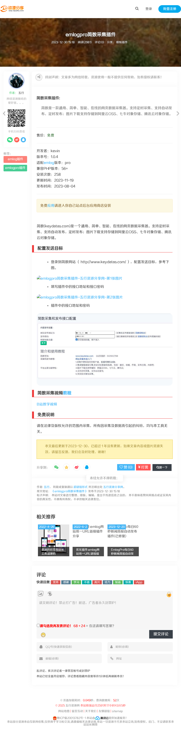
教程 (67, 393)
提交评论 (161, 634)
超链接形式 (81, 487)
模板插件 (122, 42)
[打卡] (50, 594)
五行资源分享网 (113, 487)
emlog (49, 163)
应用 (50, 206)
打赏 (144, 467)
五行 (21, 93)
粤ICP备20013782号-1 (71, 718)
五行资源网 (73, 705)
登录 (148, 9)
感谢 (66, 582)
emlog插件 (15, 159)
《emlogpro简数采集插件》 (69, 491)
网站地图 (64, 711)
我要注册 (169, 9)
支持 (55, 582)
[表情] (43, 635)
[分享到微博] (76, 468)
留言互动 (77, 711)
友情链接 (104, 711)
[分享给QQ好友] (86, 468)
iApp (139, 582)
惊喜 (128, 582)
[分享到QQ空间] (66, 468)
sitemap (117, 711)
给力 (107, 582)
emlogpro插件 (15, 168)
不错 (87, 582)
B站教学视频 (47, 404)
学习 (76, 582)
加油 (118, 582)
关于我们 (90, 711)
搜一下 (163, 467)
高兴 (97, 582)
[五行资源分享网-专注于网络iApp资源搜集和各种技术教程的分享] (12, 9)
